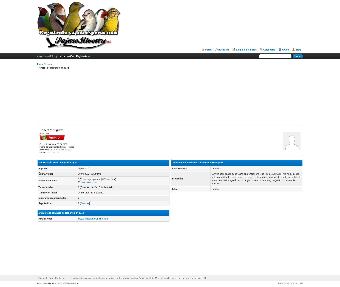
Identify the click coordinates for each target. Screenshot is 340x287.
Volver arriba (123, 278)
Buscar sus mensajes (88, 182)
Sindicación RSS (199, 278)
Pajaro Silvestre (44, 64)
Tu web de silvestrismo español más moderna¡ (92, 278)
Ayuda (285, 49)
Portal (208, 49)
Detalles (85, 203)
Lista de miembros (246, 49)
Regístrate (81, 56)
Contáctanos (61, 278)
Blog (298, 49)
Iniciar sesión (66, 56)
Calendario (269, 49)
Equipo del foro (45, 278)
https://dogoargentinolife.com (93, 218)
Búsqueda (223, 49)
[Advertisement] (170, 97)
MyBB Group (72, 283)
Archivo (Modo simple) (142, 278)
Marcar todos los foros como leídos (172, 278)
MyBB (51, 283)
